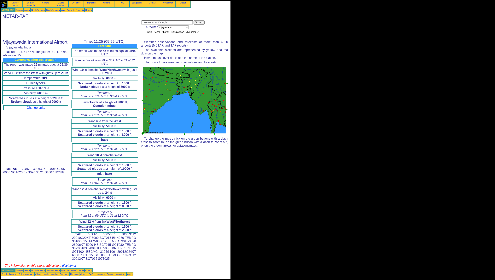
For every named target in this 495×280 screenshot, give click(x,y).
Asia (63, 10)
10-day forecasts (30, 4)
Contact (152, 3)
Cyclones (76, 3)
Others (88, 10)
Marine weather (61, 4)
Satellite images (15, 4)
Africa (27, 10)
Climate (45, 3)
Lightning (91, 3)
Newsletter (168, 3)
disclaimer (69, 265)
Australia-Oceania (75, 10)
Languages (137, 3)
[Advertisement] (71, 29)
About (183, 3)
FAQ (122, 3)
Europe (19, 10)
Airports (106, 3)
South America (53, 10)
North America (38, 10)
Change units (36, 107)
